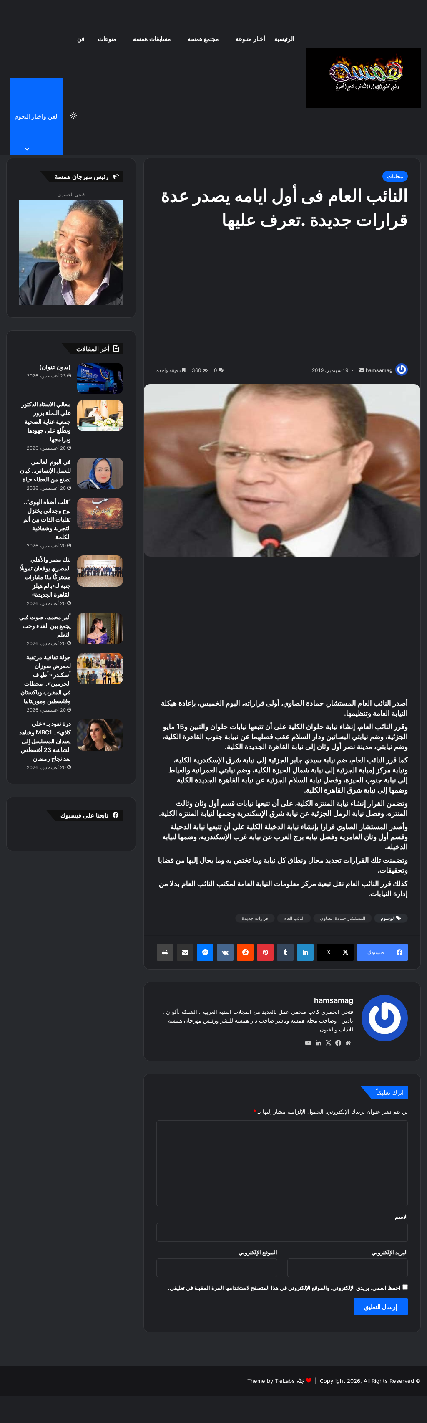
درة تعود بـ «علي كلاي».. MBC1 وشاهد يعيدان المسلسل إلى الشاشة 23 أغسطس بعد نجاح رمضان (45, 741)
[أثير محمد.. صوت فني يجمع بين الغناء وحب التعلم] (100, 628)
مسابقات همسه (152, 39)
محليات (395, 176)
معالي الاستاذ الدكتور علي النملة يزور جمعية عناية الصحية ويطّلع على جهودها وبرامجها (46, 421)
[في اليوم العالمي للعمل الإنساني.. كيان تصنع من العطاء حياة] (100, 473)
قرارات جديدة (255, 918)
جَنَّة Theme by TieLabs (275, 1380)
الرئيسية (284, 39)
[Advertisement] (282, 298)
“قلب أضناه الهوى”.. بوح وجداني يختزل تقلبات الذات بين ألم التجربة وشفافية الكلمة (47, 519)
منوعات (107, 39)
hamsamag (379, 370)
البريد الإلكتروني (390, 1252)
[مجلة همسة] (363, 78)
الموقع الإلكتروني (258, 1252)
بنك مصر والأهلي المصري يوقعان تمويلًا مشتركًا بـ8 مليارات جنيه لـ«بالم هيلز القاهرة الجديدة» (45, 577)
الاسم (401, 1216)
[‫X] (328, 1043)
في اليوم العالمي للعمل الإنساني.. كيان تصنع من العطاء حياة (45, 470)
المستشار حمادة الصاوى (342, 918)
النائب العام (294, 918)
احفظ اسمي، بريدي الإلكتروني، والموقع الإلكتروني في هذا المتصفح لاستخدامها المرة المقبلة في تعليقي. (284, 1287)
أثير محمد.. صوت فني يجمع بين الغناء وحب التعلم (45, 625)
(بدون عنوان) (55, 366)
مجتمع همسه (203, 39)
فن (81, 39)
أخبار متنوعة (250, 39)
